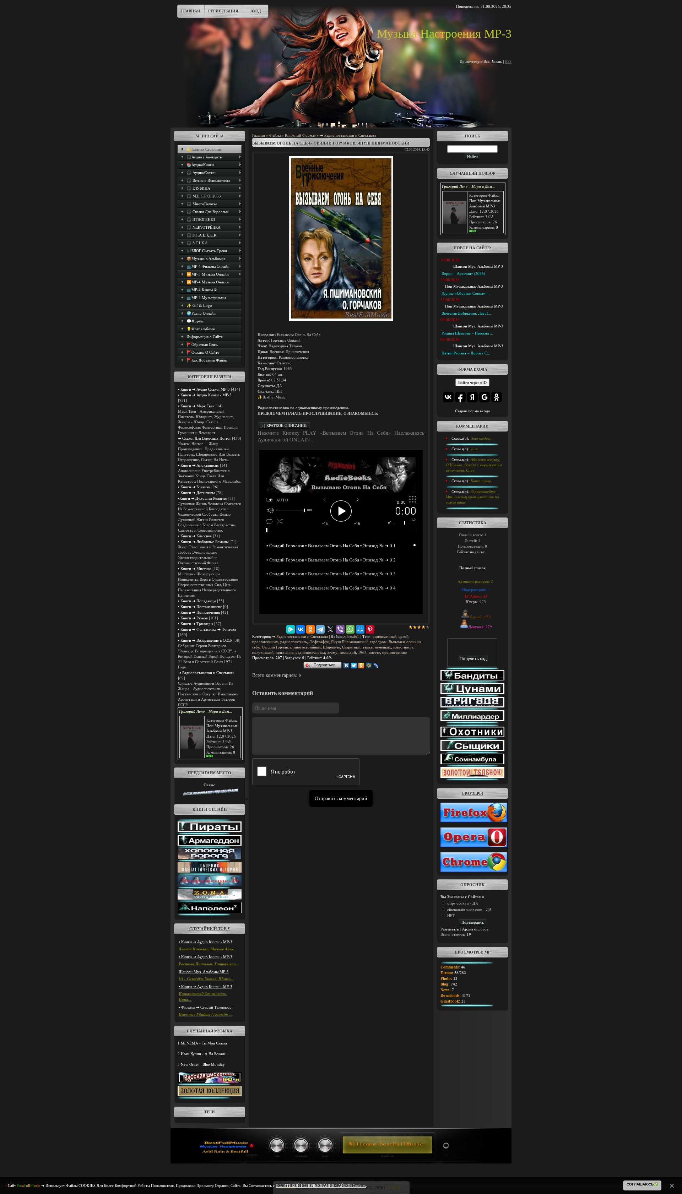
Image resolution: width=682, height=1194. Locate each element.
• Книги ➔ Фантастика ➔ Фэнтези (207, 629)
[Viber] (340, 629)
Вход (255, 11)
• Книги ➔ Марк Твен (196, 405)
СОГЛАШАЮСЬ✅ (642, 1184)
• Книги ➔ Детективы (196, 492)
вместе (374, 652)
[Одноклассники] (310, 629)
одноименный (384, 636)
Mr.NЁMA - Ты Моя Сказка (204, 1043)
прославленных (265, 641)
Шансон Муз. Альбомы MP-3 (204, 971)
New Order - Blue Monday (203, 1064)
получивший (263, 652)
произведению (394, 652)
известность (403, 647)
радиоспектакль (293, 641)
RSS (508, 61)
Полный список (472, 567)
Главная (190, 11)
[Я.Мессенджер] (290, 629)
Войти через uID (472, 382)
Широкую (331, 647)
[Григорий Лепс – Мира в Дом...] (192, 747)
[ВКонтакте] (300, 629)
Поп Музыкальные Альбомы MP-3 (222, 728)
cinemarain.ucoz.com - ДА (469, 909)
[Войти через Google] (484, 397)
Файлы (275, 135)
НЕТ (451, 915)
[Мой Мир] (360, 629)
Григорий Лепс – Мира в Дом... (205, 711)
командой (348, 652)
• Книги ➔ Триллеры (195, 623)
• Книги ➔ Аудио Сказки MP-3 (204, 389)
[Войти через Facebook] (460, 397)
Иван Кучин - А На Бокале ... (205, 1053)
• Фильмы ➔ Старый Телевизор (205, 1007)
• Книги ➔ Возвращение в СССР (205, 640)
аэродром (378, 641)
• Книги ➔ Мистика (194, 568)
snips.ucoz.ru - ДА (462, 903)
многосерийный (307, 647)
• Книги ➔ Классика (195, 535)
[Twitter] (354, 665)
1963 (362, 652)
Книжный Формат (300, 135)
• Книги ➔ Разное (193, 617)
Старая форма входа (472, 410)
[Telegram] (320, 629)
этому (332, 652)
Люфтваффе (319, 641)
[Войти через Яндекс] (472, 397)
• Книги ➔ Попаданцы (197, 600)
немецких (383, 647)
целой (403, 636)
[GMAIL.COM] (209, 795)
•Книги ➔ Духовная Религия (202, 498)
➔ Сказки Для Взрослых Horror (204, 438)
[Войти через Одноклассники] (496, 397)
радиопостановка (310, 652)
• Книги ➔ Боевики (194, 486)
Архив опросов (475, 929)
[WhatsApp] (350, 629)
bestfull (353, 636)
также (368, 647)
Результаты (449, 929)
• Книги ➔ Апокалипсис (198, 465)
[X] (330, 629)
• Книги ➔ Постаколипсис (200, 606)
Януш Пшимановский (349, 641)
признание (284, 652)
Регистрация (223, 11)
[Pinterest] (370, 629)
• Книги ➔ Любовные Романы (203, 541)
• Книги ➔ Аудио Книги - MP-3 (205, 394)
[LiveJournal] (376, 665)
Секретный (351, 647)
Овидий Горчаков (276, 647)
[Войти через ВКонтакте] (448, 397)
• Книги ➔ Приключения (199, 612)
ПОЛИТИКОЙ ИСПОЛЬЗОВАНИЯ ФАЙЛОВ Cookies (321, 1185)
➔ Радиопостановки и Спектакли (206, 672)
